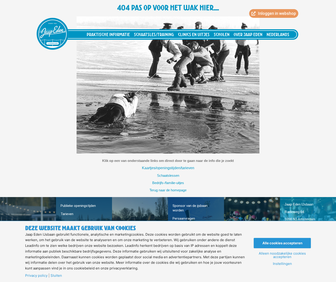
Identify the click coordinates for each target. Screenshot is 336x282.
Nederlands (278, 34)
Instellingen (282, 263)
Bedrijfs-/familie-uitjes (168, 183)
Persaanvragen (184, 218)
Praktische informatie (108, 34)
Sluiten (56, 275)
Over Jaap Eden (248, 34)
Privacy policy (36, 275)
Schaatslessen (168, 175)
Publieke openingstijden (78, 206)
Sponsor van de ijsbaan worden (190, 208)
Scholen (221, 34)
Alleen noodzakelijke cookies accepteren (282, 255)
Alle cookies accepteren (282, 243)
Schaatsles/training (154, 34)
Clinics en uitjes (194, 34)
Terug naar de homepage (168, 190)
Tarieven (67, 214)
